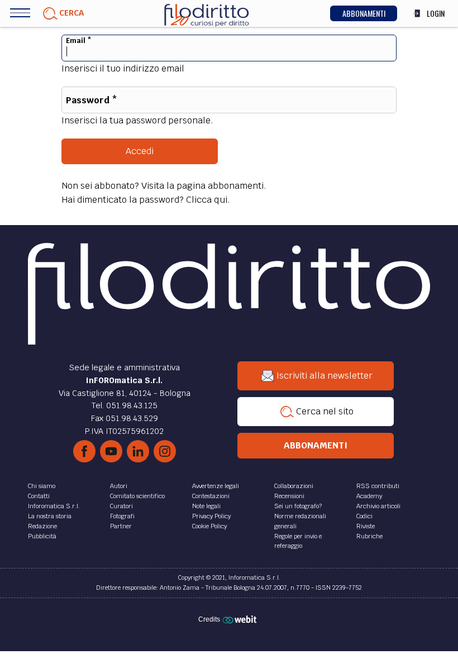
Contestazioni (211, 496)
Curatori (121, 506)
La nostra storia (49, 516)
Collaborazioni (293, 486)
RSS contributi (377, 486)
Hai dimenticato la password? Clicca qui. (145, 200)
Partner (121, 526)
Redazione (42, 526)
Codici (364, 516)
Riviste (365, 526)
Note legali (206, 506)
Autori (118, 486)
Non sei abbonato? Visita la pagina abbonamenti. (163, 186)
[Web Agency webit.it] (241, 619)
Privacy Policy (211, 516)
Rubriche (369, 536)
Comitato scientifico (137, 496)
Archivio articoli (378, 506)
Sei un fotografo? (298, 506)
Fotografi (122, 516)
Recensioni (289, 496)
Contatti (39, 496)
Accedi (140, 151)
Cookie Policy (209, 526)
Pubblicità (42, 536)
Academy (369, 496)
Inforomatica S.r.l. (54, 506)
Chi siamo (41, 486)
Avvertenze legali (215, 486)
